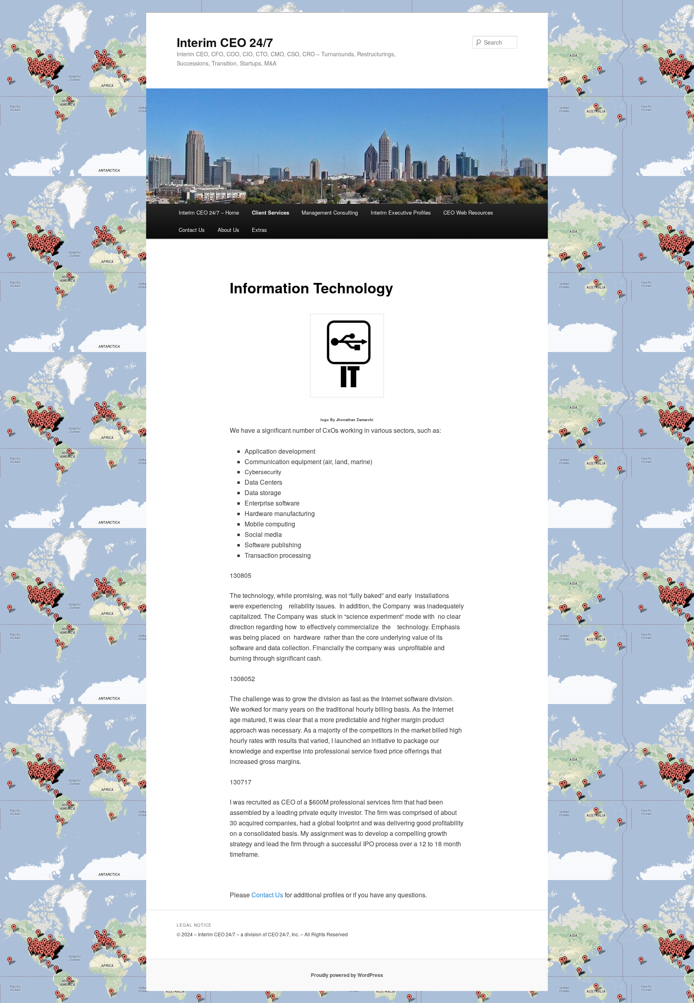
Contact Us (192, 229)
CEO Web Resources (468, 212)
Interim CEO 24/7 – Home (209, 212)
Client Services (270, 212)
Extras (259, 229)
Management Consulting (330, 212)
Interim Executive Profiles (401, 212)
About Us (228, 229)
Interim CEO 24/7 (225, 42)
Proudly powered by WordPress (347, 974)
